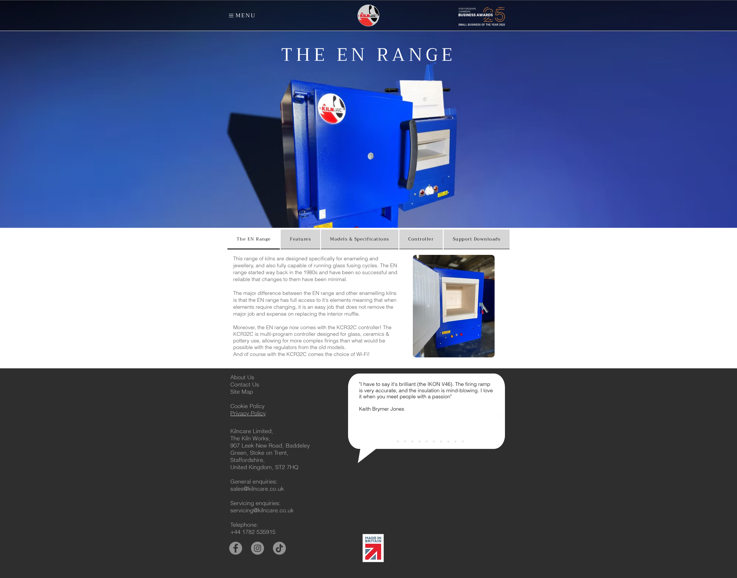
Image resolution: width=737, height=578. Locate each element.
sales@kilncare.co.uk (257, 488)
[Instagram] (257, 548)
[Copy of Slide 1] (398, 441)
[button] (231, 15)
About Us (242, 377)
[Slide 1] (391, 441)
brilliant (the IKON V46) (425, 384)
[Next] (501, 416)
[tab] (253, 239)
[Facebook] (235, 548)
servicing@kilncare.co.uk (262, 510)
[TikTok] (279, 548)
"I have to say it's (379, 384)
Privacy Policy (248, 413)
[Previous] (352, 416)
